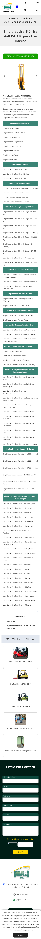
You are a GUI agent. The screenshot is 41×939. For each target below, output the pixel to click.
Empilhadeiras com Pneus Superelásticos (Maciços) (18, 300)
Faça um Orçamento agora (20, 56)
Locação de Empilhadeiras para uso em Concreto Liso (17, 287)
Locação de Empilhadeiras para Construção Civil (19, 431)
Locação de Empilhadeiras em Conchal (17, 565)
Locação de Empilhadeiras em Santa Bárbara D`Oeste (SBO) (19, 543)
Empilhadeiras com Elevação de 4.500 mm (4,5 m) (20, 455)
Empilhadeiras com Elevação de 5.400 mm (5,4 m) (20, 469)
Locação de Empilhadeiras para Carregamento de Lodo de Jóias (20, 406)
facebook (17, 7)
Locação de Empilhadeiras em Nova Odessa (19, 508)
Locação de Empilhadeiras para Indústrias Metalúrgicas (18, 385)
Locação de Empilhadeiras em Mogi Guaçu (18, 537)
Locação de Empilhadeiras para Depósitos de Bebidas (19, 378)
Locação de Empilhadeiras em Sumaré (17, 513)
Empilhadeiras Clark (10, 155)
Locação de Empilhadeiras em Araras (16, 574)
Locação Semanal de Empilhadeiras (16, 193)
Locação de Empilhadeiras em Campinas (18, 526)
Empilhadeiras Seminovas (12, 351)
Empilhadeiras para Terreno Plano (15, 320)
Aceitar (20, 935)
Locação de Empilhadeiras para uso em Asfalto (20, 282)
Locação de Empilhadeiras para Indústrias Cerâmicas (18, 424)
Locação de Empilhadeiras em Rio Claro (17, 587)
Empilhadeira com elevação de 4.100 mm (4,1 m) (19, 476)
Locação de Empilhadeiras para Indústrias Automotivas (18, 417)
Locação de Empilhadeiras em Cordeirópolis (19, 600)
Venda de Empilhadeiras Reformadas (16, 360)
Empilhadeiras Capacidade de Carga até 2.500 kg (20, 220)
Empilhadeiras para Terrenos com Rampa (18, 315)
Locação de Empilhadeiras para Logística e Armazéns (18, 438)
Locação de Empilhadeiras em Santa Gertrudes (20, 592)
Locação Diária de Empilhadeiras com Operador (20, 188)
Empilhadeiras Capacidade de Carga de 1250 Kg (20, 233)
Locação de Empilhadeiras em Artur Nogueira (19, 553)
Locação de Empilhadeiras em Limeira (17, 605)
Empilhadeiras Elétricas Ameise (14, 133)
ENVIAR (20, 852)
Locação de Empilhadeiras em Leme (16, 569)
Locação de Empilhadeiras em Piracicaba (18, 583)
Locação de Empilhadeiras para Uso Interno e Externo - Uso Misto (19, 340)
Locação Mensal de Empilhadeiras (15, 197)
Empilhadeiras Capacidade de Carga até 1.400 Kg (19, 252)
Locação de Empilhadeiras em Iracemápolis (19, 504)
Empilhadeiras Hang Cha (12, 146)
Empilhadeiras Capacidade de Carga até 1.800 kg (19, 213)
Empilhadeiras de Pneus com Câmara (16, 306)
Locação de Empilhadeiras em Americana (18, 517)
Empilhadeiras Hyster (11, 128)
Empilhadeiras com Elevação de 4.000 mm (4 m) (19, 490)
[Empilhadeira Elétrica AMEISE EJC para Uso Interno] (20, 879)
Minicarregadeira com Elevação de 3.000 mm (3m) (19, 483)
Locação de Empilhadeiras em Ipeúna (16, 578)
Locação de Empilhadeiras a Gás (15, 178)
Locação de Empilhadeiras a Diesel (15, 170)
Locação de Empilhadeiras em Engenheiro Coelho (18, 559)
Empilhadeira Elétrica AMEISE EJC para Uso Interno (21, 36)
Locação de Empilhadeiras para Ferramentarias (20, 444)
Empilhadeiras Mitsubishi (12, 137)
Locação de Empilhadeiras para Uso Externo (19, 334)
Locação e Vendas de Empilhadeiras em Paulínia (17, 531)
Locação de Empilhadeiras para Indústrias (18, 412)
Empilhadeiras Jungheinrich (13, 142)
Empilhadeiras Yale (10, 160)
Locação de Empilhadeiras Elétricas (16, 174)
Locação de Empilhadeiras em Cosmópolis (18, 596)
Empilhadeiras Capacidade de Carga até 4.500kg (17, 245)
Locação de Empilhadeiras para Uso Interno (19, 330)
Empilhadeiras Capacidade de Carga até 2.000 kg (20, 263)
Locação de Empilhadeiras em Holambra (18, 522)
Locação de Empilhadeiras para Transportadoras (14, 392)
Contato (38, 9)
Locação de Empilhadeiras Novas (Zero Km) (19, 365)
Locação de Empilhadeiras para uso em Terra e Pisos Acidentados (20, 276)
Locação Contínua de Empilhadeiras (16, 202)
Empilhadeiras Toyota (11, 151)
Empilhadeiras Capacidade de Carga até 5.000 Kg (20, 238)
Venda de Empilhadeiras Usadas (14, 356)
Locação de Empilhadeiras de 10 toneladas (18, 258)
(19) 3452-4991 (22, 894)
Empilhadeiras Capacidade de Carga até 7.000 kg (19, 227)
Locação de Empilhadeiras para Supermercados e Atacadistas (20, 399)
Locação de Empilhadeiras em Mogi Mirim (18, 549)
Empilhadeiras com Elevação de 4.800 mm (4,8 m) (20, 462)
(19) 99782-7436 (22, 900)
